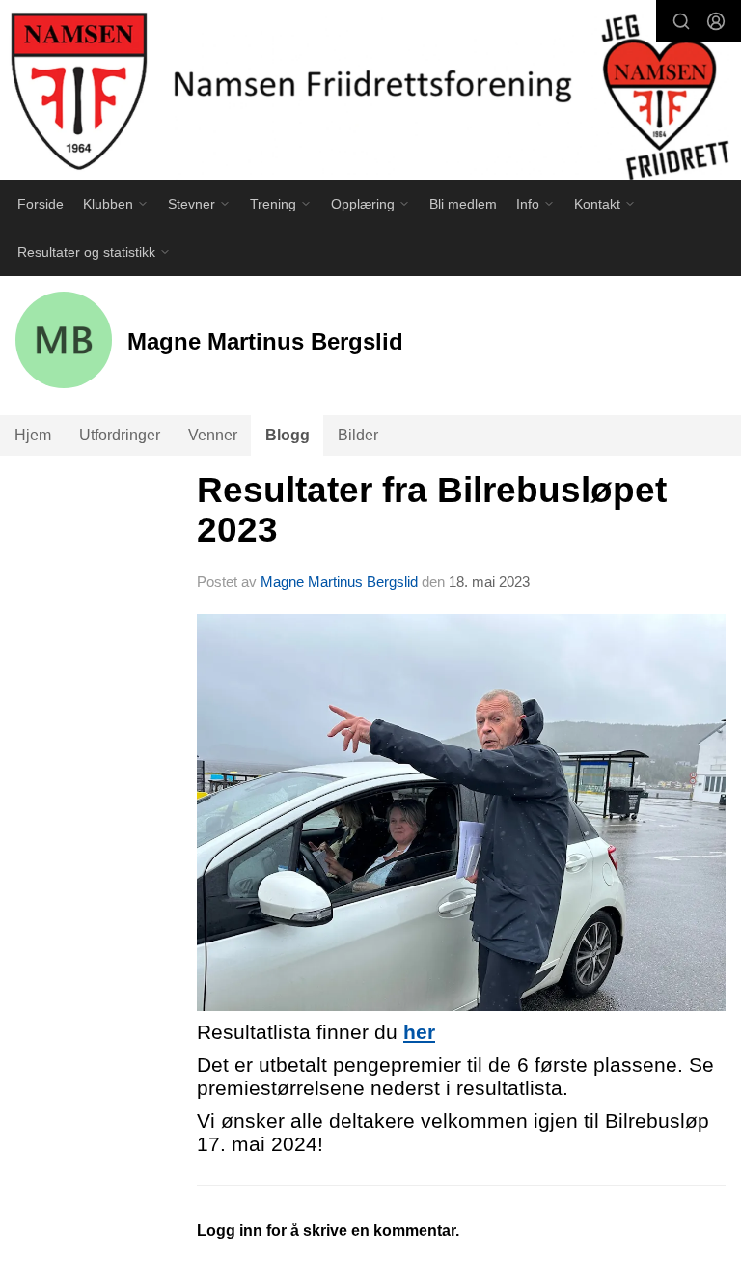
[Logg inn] (716, 21)
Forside (40, 203)
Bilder (358, 435)
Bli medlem (463, 203)
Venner (212, 435)
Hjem (32, 435)
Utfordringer (119, 435)
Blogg (287, 435)
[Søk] (681, 21)
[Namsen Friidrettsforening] (370, 92)
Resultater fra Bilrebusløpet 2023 (432, 509)
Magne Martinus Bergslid (339, 582)
